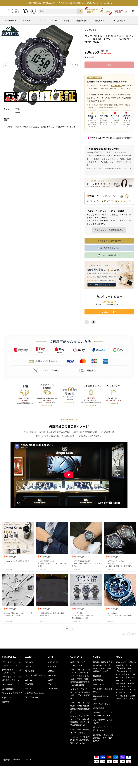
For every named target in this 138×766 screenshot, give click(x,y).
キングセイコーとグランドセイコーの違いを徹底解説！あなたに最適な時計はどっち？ (80, 721)
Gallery (7, 109)
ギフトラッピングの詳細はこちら (109, 229)
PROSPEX (52, 666)
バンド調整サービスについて (103, 721)
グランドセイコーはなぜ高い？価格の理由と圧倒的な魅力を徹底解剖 (80, 707)
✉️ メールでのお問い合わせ (109, 248)
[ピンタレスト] (93, 322)
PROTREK (29, 684)
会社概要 (97, 675)
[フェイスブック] (86, 322)
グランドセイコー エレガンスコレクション (12, 678)
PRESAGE (52, 675)
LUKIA (50, 679)
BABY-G (28, 666)
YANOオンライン (24, 759)
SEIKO (42, 20)
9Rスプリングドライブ (12, 693)
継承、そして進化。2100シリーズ (79, 663)
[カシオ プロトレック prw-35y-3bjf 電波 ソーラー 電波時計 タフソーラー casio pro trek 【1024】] (40, 64)
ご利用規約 (98, 680)
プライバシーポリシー (103, 703)
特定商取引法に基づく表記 (103, 698)
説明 (17, 109)
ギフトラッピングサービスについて (103, 729)
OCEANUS (29, 671)
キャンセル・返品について (103, 690)
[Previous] (5, 64)
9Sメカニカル (8, 688)
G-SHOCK (27, 20)
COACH (51, 684)
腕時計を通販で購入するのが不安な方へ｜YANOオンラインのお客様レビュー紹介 (103, 667)
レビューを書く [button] (109, 311)
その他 (67, 20)
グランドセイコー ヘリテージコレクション (12, 663)
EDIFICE (28, 679)
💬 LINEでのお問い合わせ (109, 255)
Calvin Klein (53, 688)
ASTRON (51, 671)
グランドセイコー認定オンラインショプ (80, 731)
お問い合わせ (99, 708)
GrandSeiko (11, 20)
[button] (3, 11)
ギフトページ (116, 85)
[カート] (133, 11)
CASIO (54, 20)
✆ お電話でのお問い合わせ (109, 240)
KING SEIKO (53, 662)
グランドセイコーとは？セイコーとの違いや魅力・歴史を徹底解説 (80, 693)
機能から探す (82, 20)
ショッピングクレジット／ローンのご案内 (103, 714)
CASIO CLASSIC (32, 697)
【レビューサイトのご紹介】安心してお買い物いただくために (80, 740)
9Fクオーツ (7, 684)
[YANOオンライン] (22, 11)
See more (69, 628)
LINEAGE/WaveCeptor (35, 693)
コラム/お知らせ (118, 20)
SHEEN (28, 688)
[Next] (75, 64)
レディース (6, 697)
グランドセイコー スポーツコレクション (12, 671)
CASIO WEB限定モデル (35, 675)
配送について (99, 684)
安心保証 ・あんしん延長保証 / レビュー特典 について (103, 737)
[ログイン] (127, 11)
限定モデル (100, 20)
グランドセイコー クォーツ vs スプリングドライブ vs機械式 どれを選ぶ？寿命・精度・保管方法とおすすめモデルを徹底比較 (80, 677)
